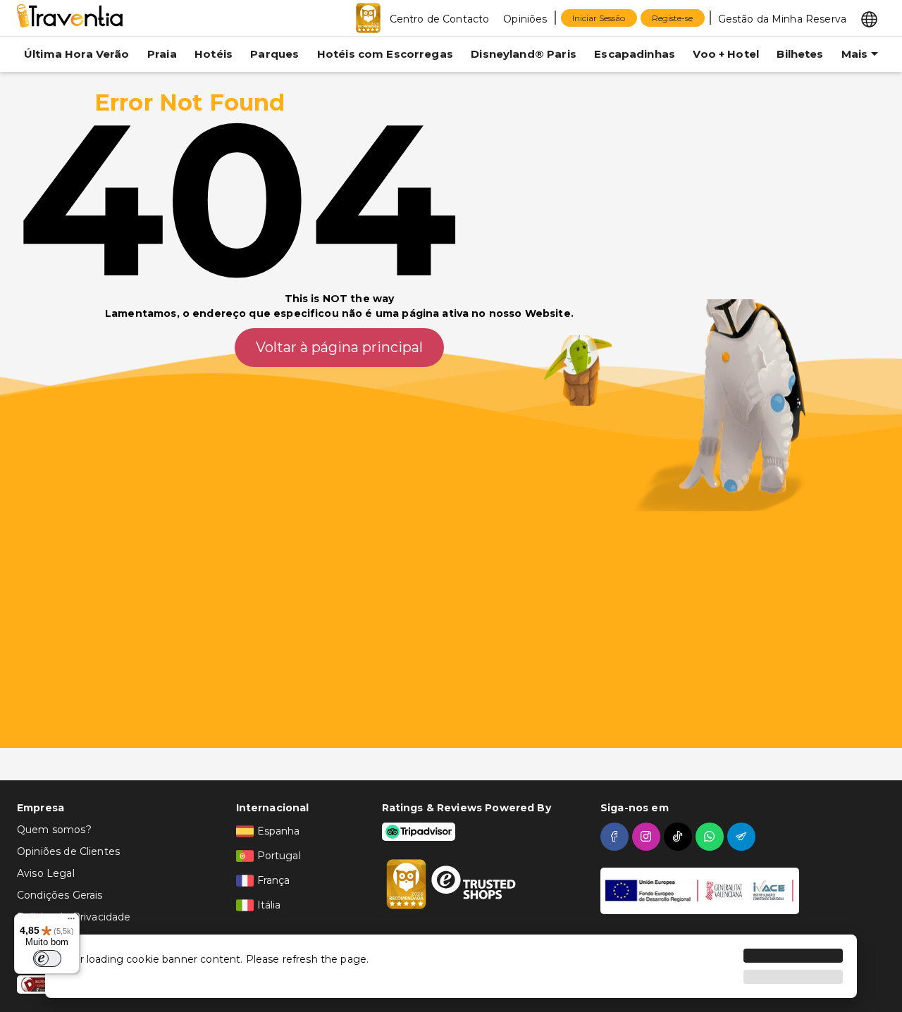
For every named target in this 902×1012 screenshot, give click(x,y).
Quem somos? (54, 829)
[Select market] (869, 18)
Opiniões (525, 19)
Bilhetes (800, 54)
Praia (162, 54)
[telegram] (743, 837)
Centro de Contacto (440, 19)
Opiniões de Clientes (68, 851)
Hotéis (213, 54)
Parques (274, 54)
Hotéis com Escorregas (385, 54)
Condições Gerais (59, 895)
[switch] (47, 958)
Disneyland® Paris (523, 54)
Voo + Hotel (726, 54)
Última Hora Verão (77, 54)
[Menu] (71, 921)
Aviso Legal (46, 873)
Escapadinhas (634, 54)
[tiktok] (680, 837)
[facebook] (616, 837)
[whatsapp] (711, 837)
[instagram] (648, 837)
